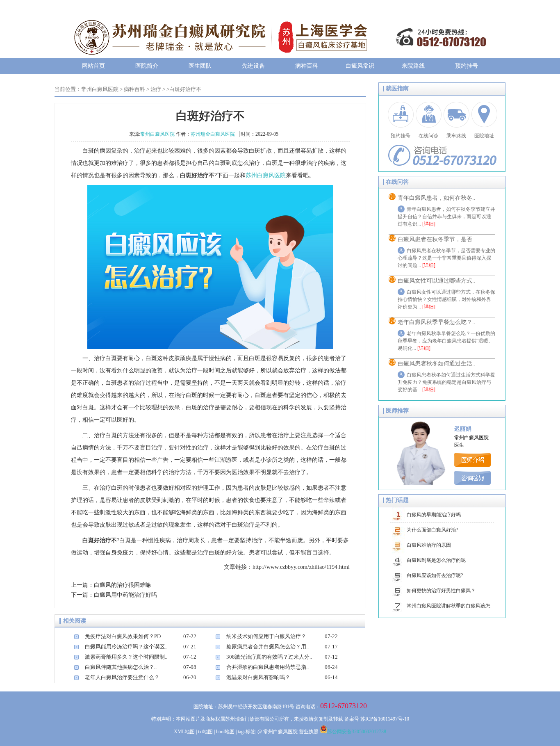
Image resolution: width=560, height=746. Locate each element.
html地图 (225, 732)
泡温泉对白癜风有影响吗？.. (259, 677)
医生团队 (200, 66)
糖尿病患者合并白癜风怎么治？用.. (267, 646)
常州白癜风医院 (99, 89)
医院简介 (146, 66)
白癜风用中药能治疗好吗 (125, 595)
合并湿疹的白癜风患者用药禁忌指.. (267, 667)
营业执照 (309, 732)
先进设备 (253, 66)
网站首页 (93, 66)
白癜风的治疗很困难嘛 (122, 585)
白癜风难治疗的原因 (429, 545)
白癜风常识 (360, 66)
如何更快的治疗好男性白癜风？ (441, 590)
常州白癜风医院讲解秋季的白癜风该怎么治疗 (448, 608)
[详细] (428, 224)
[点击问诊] (473, 483)
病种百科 (306, 66)
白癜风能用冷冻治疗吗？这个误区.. (126, 646)
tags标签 (246, 732)
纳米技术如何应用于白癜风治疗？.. (267, 636)
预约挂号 (466, 66)
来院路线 (413, 66)
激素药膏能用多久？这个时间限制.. (126, 657)
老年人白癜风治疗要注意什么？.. (123, 677)
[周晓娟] (473, 465)
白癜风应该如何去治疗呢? (435, 575)
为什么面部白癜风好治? (432, 530)
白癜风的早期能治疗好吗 (434, 515)
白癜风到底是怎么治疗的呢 (436, 560)
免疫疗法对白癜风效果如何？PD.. (124, 636)
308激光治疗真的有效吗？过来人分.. (269, 657)
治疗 (155, 89)
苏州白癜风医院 (266, 175)
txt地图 (205, 732)
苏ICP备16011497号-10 (384, 719)
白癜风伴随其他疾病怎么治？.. (121, 667)
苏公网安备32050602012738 (356, 732)
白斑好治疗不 (185, 89)
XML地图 (184, 732)
